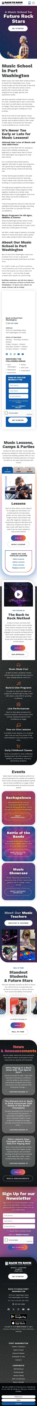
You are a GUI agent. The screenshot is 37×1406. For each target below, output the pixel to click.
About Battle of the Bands (18, 853)
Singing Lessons (18, 568)
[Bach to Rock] (12, 3)
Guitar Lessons (19, 562)
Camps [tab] (18, 471)
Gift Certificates (18, 1379)
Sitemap (19, 1331)
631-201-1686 (12, 323)
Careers (18, 1360)
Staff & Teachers (18, 1347)
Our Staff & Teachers (18, 923)
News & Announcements (18, 1178)
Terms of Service (27, 1329)
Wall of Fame (18, 1032)
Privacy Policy (15, 1329)
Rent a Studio (18, 1382)
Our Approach (18, 654)
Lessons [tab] (7, 471)
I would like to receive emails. (19, 401)
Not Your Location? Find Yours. (18, 1300)
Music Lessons (18, 544)
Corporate (18, 1365)
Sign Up (18, 538)
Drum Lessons (18, 565)
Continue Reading (17, 1092)
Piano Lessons (18, 559)
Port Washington (18, 1343)
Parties (18, 1271)
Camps (18, 1269)
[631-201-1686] (29, 3)
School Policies (18, 1353)
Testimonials (18, 1372)
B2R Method (18, 1369)
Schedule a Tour (18, 1356)
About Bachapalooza (18, 816)
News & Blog (19, 1375)
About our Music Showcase (18, 892)
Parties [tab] (29, 471)
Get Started (18, 28)
